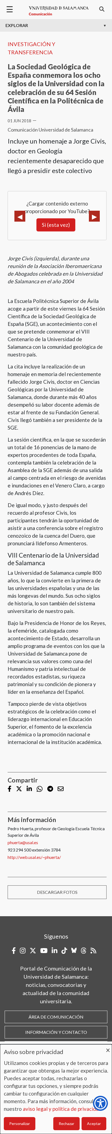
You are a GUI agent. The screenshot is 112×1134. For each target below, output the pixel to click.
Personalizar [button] (19, 1123)
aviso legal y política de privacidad (62, 1109)
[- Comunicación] (59, 11)
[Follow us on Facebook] (9, 789)
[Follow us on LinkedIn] (29, 789)
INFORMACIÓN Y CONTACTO (56, 1032)
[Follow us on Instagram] (23, 951)
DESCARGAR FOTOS (57, 892)
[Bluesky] (74, 951)
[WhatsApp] (39, 788)
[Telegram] (50, 789)
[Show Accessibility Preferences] (100, 1103)
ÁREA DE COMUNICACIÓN (56, 1016)
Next (94, 216)
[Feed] (93, 951)
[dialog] (56, 1089)
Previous (19, 216)
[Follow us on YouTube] (44, 951)
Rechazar (66, 1123)
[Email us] (61, 789)
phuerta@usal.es (23, 842)
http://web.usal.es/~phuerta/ (34, 857)
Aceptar (94, 1123)
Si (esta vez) (56, 225)
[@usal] (83, 951)
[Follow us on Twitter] (19, 789)
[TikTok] (64, 951)
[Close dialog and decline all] (108, 1047)
